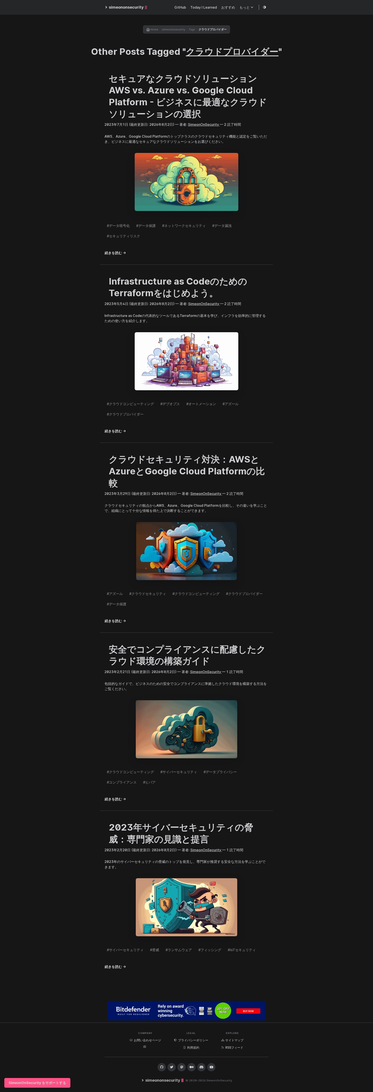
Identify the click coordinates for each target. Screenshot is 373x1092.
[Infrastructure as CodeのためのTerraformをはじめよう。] (186, 361)
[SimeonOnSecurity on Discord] (201, 1067)
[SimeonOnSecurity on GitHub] (162, 1067)
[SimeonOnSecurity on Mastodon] (181, 1067)
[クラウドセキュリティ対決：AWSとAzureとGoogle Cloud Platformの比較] (186, 551)
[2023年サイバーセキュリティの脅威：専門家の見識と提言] (186, 907)
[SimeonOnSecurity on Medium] (191, 1067)
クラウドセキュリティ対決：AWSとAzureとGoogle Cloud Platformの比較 (187, 471)
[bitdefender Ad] (186, 1011)
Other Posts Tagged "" (186, 51)
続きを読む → (115, 253)
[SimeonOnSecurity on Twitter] (172, 1067)
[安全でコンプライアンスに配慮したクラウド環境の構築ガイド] (186, 729)
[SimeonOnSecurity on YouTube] (211, 1067)
